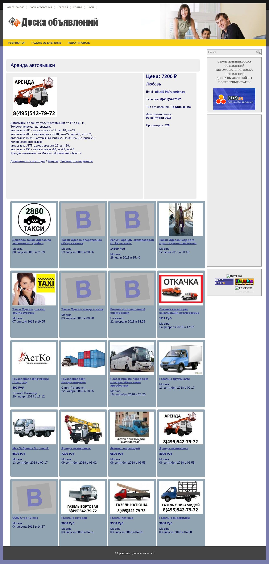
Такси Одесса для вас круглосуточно (28, 311)
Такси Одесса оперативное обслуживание (81, 241)
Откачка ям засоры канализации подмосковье (179, 311)
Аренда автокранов (76, 448)
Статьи (77, 7)
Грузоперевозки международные (73, 380)
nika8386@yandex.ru (170, 91)
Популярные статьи (234, 82)
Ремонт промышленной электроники (127, 311)
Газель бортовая (74, 517)
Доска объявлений (41, 7)
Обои (90, 7)
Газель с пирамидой (174, 517)
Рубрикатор (16, 42)
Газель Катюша (121, 517)
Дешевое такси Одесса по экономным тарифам (31, 241)
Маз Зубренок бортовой (30, 448)
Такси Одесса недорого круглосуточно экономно (177, 241)
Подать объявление (46, 42)
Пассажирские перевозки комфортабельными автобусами (129, 382)
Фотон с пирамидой (125, 448)
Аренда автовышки (173, 448)
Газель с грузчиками (174, 378)
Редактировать (79, 42)
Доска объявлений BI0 (234, 78)
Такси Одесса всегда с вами (82, 309)
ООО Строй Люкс (25, 517)
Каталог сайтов (15, 7)
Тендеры (62, 7)
